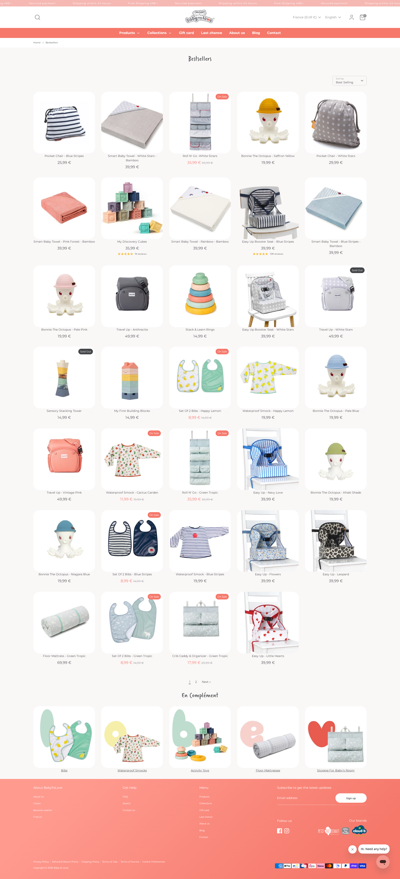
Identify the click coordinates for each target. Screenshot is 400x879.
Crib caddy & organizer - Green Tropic (200, 656)
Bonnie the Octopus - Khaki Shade (336, 492)
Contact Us (129, 810)
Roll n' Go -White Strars (200, 156)
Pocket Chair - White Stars (335, 156)
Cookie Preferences (153, 861)
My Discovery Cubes (132, 241)
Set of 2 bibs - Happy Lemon (200, 411)
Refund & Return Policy (65, 861)
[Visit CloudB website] (359, 831)
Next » (206, 682)
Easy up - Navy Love (268, 492)
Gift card (186, 33)
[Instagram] (286, 830)
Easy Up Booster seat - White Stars (268, 329)
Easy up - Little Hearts (268, 656)
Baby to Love (61, 867)
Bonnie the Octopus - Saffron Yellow (268, 156)
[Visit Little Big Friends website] (345, 831)
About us (237, 33)
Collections (157, 33)
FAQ (125, 796)
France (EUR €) (305, 17)
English (331, 17)
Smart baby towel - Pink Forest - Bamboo (64, 241)
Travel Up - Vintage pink (64, 492)
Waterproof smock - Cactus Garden (132, 492)
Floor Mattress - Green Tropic (64, 656)
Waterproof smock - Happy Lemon (268, 411)
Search (126, 803)
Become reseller (42, 810)
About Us (38, 796)
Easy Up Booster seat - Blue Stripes (268, 241)
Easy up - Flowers (268, 574)
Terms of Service (130, 861)
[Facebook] (279, 830)
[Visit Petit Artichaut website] (328, 831)
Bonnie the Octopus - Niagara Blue (64, 574)
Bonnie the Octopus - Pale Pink (64, 329)
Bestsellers (52, 42)
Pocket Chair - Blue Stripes (64, 156)
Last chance (211, 33)
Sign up (351, 798)
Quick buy (64, 146)
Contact (274, 33)
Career (37, 803)
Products (127, 33)
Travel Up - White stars (336, 329)
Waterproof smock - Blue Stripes (200, 574)
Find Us (37, 816)
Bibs (64, 770)
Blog (256, 33)
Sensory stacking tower (64, 411)
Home (37, 42)
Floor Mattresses (268, 770)
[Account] (352, 17)
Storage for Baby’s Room (336, 770)
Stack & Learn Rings (200, 329)
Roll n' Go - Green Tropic (200, 492)
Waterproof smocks (132, 770)
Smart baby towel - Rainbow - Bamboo (200, 241)
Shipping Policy (90, 861)
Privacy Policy (41, 861)
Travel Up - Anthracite (132, 329)
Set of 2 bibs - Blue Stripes (132, 574)
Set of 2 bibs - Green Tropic (132, 656)
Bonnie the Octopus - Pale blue (336, 411)
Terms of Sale (110, 861)
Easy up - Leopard (336, 574)
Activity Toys (200, 770)
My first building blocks (132, 411)
